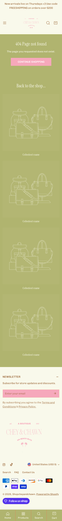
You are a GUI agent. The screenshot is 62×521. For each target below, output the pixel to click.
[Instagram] (4, 464)
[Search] (48, 23)
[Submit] (55, 393)
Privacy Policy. (27, 406)
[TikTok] (11, 464)
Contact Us (28, 472)
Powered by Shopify (47, 494)
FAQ (16, 472)
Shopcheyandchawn (23, 494)
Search (7, 472)
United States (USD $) (44, 464)
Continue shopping (31, 61)
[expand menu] (5, 23)
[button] (55, 23)
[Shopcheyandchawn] (31, 23)
